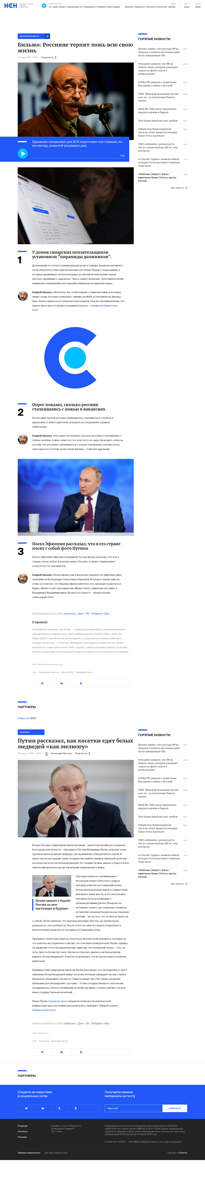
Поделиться (47, 57)
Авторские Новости (49, 672)
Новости (69, 613)
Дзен (81, 613)
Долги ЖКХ (67, 672)
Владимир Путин (83, 672)
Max (106, 613)
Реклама (22, 1137)
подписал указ (57, 1001)
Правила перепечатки (29, 1152)
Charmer (183, 1152)
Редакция (22, 1126)
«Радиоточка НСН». (44, 1010)
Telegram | (97, 613)
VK (87, 613)
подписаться (175, 1108)
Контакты (23, 1131)
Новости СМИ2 (27, 718)
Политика (44, 1041)
